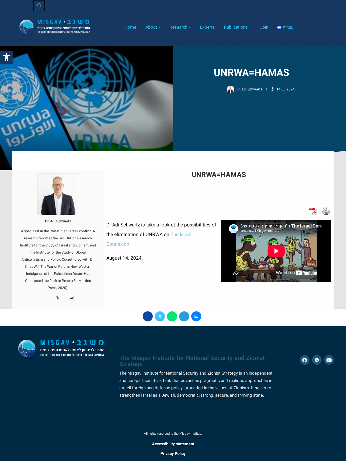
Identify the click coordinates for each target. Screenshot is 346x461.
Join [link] (264, 27)
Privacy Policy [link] (173, 454)
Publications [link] (236, 27)
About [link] (151, 27)
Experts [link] (207, 27)
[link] (6, 57)
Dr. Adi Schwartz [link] (249, 89)
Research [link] (178, 27)
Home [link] (130, 27)
